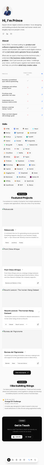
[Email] (11, 34)
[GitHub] (3, 34)
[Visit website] (38, 283)
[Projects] (12, 460)
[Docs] (16, 460)
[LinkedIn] (7, 34)
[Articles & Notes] (24, 460)
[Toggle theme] (35, 460)
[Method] (20, 460)
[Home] (9, 460)
